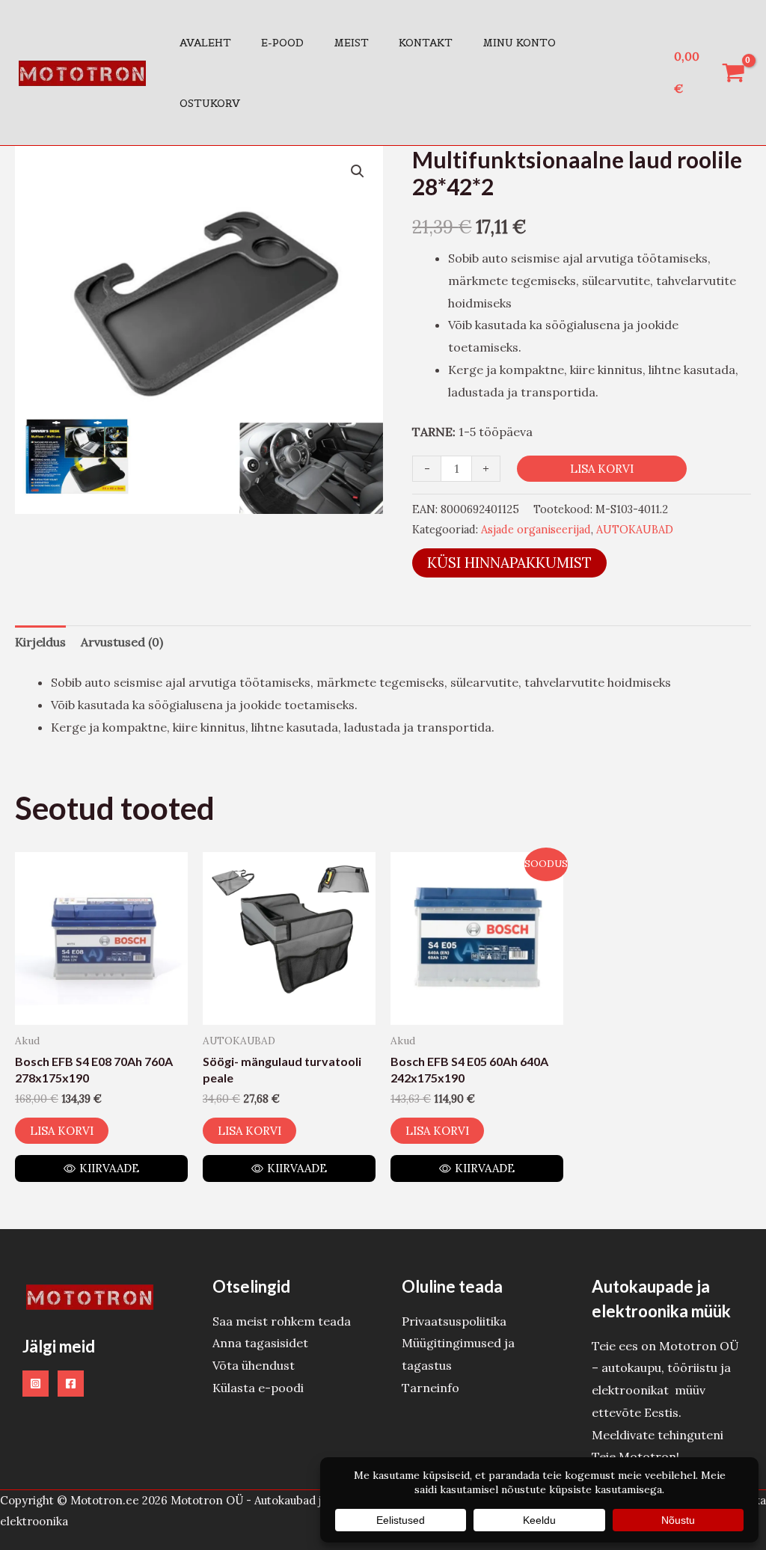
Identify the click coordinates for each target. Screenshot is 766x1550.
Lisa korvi (602, 469)
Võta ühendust (253, 1365)
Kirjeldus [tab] (40, 641)
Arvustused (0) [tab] (122, 641)
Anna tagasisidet (260, 1342)
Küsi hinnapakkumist (509, 563)
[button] (357, 171)
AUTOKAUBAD (634, 529)
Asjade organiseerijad (536, 529)
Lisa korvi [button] (62, 1131)
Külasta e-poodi (258, 1387)
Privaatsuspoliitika (454, 1321)
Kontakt (426, 42)
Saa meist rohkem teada (281, 1321)
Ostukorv (210, 103)
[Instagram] (35, 1383)
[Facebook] (71, 1383)
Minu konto (519, 42)
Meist (351, 42)
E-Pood (282, 42)
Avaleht (205, 42)
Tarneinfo (430, 1387)
